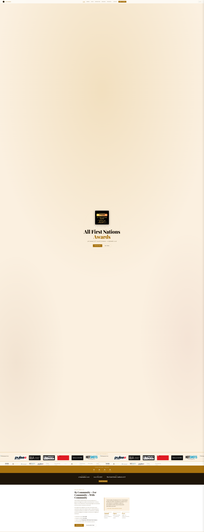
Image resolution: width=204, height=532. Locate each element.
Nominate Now (98, 245)
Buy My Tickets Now (103, 481)
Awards (88, 1)
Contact (115, 1)
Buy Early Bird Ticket (90, 525)
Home (84, 1)
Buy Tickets (107, 245)
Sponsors (109, 1)
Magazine (104, 1)
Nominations (97, 1)
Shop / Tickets (122, 1)
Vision (92, 1)
